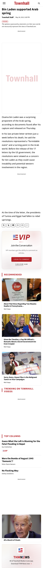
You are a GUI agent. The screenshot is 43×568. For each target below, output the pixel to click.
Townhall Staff (8, 17)
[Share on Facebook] (13, 225)
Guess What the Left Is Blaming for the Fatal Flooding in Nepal (21, 443)
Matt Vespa (7, 309)
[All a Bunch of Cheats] (21, 526)
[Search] (39, 3)
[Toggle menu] (4, 3)
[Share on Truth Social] (8, 225)
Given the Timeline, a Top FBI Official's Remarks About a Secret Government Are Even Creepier (20, 341)
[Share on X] (4, 225)
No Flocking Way (10, 470)
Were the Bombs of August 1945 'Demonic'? (17, 460)
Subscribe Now (21, 264)
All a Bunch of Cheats (12, 540)
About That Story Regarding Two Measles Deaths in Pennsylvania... (20, 305)
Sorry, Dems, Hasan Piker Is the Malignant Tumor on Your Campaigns (20, 378)
